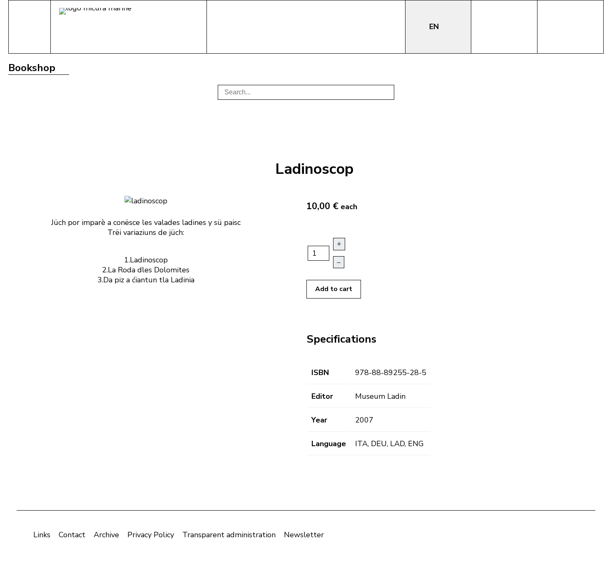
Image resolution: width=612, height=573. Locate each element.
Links (41, 535)
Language (328, 444)
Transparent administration (229, 535)
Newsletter (304, 535)
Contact (72, 535)
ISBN (320, 373)
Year (319, 420)
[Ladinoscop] (145, 200)
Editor (322, 396)
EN (435, 27)
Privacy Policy (150, 535)
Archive (106, 535)
